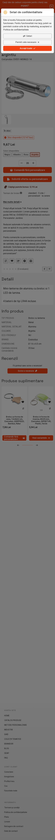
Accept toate (26, 48)
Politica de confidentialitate (16, 29)
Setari (29, 36)
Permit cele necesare (25, 42)
